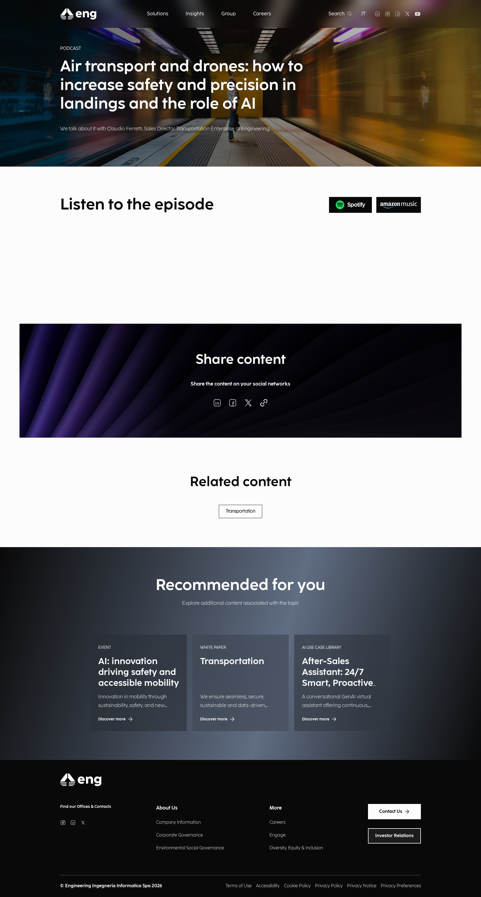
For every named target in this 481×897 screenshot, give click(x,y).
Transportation (240, 511)
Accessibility (267, 886)
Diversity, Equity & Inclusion (296, 848)
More (275, 808)
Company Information (178, 822)
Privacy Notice (361, 886)
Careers (277, 822)
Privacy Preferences (401, 886)
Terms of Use (238, 886)
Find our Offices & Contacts (85, 806)
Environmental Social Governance (190, 848)
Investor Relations (394, 835)
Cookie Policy (297, 886)
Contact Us (390, 811)
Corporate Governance (179, 835)
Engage (277, 835)
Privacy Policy (329, 886)
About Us (167, 808)
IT (363, 14)
